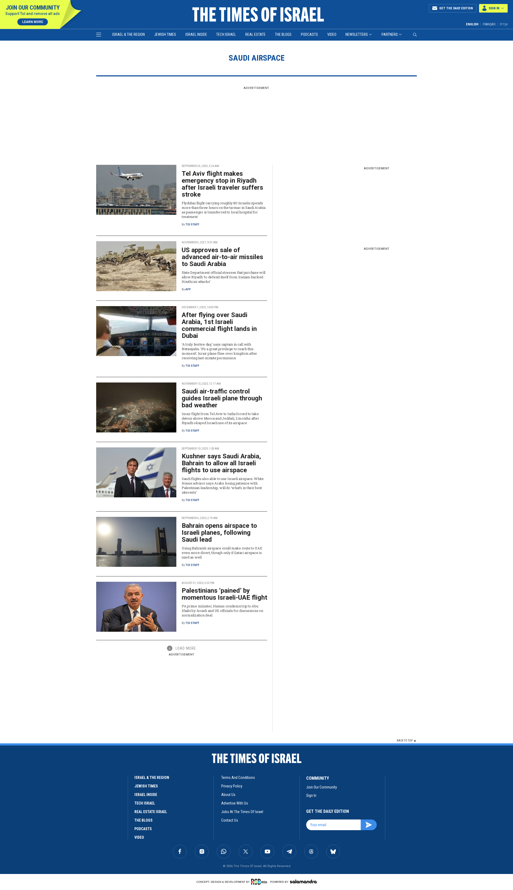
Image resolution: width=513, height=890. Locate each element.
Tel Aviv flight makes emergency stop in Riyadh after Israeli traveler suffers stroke (222, 184)
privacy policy (231, 786)
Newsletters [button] (356, 34)
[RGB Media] (260, 882)
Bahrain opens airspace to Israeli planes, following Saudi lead (219, 532)
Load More (186, 648)
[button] (493, 8)
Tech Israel (226, 34)
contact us (229, 820)
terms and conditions (238, 777)
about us (228, 795)
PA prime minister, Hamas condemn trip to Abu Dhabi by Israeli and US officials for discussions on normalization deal (222, 611)
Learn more (32, 22)
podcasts (143, 829)
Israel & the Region (128, 34)
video (139, 837)
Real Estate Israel (150, 812)
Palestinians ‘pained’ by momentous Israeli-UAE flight (224, 594)
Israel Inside (196, 34)
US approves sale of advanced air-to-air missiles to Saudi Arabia (222, 257)
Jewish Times (165, 34)
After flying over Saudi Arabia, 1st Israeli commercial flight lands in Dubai (219, 325)
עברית (504, 24)
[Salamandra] (303, 881)
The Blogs (283, 34)
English (472, 24)
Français (489, 24)
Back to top (405, 740)
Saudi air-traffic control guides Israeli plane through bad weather (222, 398)
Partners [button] (390, 34)
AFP (188, 289)
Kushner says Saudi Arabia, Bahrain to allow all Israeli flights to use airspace (221, 463)
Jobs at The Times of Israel (242, 812)
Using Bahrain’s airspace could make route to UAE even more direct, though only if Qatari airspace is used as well (222, 553)
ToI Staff (192, 224)
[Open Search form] (415, 35)
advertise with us (234, 803)
